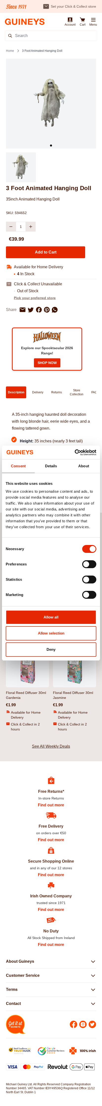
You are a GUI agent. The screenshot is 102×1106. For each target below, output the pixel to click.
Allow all (51, 617)
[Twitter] (92, 1024)
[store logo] (25, 21)
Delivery (37, 392)
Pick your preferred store (35, 298)
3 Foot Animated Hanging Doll (42, 51)
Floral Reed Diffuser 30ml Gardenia (26, 695)
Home (10, 51)
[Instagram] (83, 1024)
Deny (51, 649)
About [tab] (83, 466)
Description (16, 392)
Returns (56, 392)
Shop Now (47, 363)
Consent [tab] (18, 466)
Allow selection (51, 633)
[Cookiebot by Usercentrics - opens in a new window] (74, 452)
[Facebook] (73, 1024)
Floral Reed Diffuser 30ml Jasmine (73, 695)
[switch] (89, 564)
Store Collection (76, 392)
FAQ (94, 392)
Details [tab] (51, 466)
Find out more (51, 805)
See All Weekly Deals (51, 746)
